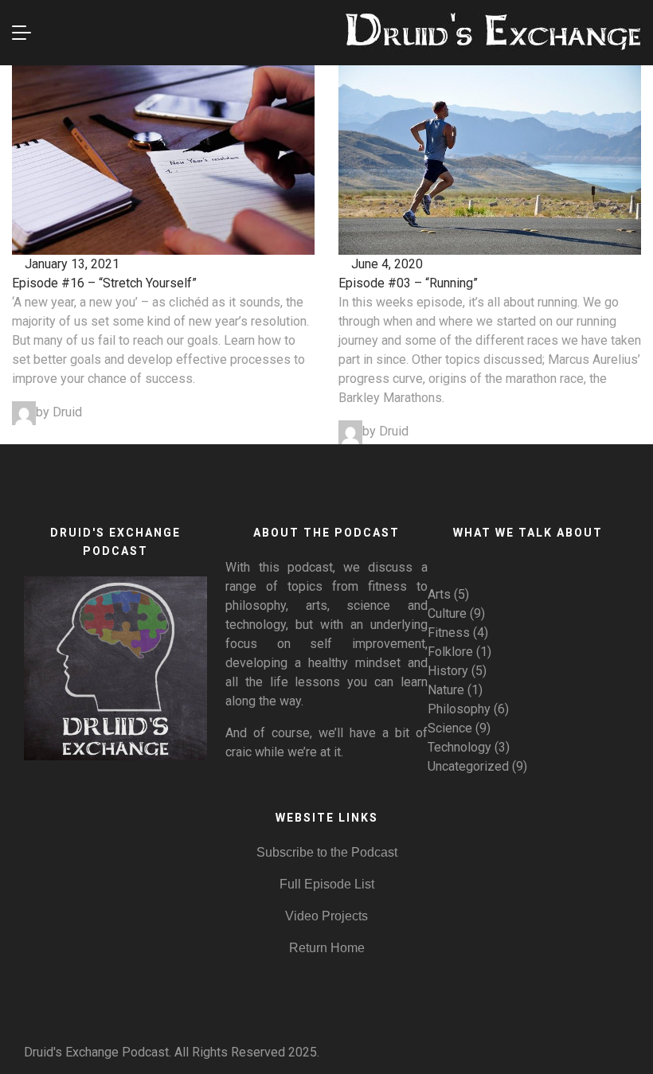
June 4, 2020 (385, 263)
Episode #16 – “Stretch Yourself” (104, 283)
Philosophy (459, 709)
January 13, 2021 (70, 263)
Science (450, 728)
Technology (459, 747)
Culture (447, 613)
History (448, 670)
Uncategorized (468, 766)
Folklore (450, 651)
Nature (446, 689)
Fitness (449, 632)
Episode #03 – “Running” (408, 283)
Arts (439, 594)
